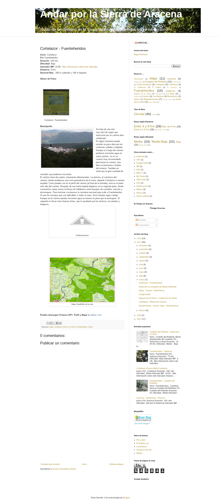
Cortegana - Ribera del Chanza (152, 302)
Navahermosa (151, 99)
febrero (142, 310)
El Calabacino (140, 87)
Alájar (153, 78)
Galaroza (170, 91)
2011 (139, 242)
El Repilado (172, 87)
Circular (139, 114)
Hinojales (159, 94)
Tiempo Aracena (157, 208)
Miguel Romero (141, 54)
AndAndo (140, 156)
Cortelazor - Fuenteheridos (55, 120)
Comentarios (143, 225)
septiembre (144, 257)
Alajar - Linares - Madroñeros (152, 290)
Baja (51, 327)
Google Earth (142, 163)
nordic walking (142, 196)
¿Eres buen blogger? (142, 423)
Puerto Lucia (167, 99)
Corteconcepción (144, 84)
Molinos (137, 99)
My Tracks (140, 176)
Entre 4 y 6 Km (141, 129)
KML (138, 170)
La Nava (170, 94)
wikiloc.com (96, 315)
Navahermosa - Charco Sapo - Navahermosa (159, 306)
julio (141, 264)
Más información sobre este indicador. (80, 67)
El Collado (156, 87)
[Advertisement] (82, 439)
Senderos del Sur (144, 450)
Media (138, 141)
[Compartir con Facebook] (57, 323)
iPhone (139, 193)
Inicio (84, 464)
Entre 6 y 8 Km (69, 327)
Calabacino (138, 82)
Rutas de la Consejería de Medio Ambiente (158, 287)
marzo (142, 280)
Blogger (126, 498)
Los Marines (158, 96)
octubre (142, 253)
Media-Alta (143, 145)
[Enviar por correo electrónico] (48, 323)
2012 (139, 238)
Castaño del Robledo (156, 81)
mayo (141, 272)
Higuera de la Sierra (142, 94)
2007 (139, 319)
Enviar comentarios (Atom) (64, 469)
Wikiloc (139, 189)
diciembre (143, 245)
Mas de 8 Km (169, 126)
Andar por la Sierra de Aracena (111, 14)
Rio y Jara (140, 440)
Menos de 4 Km (160, 130)
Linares (145, 96)
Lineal (90, 327)
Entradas (142, 220)
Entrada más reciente (50, 464)
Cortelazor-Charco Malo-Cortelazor (151, 368)
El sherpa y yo (142, 443)
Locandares (141, 446)
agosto (142, 261)
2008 (139, 315)
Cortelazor (58, 327)
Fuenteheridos (81, 327)
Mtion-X (139, 173)
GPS (138, 160)
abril (141, 276)
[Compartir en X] (54, 323)
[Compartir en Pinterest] (60, 323)
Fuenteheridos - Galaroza (161, 351)
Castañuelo (176, 82)
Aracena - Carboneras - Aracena (150, 398)
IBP (137, 166)
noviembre (144, 249)
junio (141, 268)
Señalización (142, 186)
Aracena (171, 78)
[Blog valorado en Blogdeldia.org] (143, 418)
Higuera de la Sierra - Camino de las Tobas (158, 298)
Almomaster (138, 79)
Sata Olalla (152, 102)
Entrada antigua (116, 464)
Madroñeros (172, 96)
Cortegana (160, 84)
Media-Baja (159, 141)
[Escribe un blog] (51, 323)
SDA (138, 183)
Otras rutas (141, 179)
